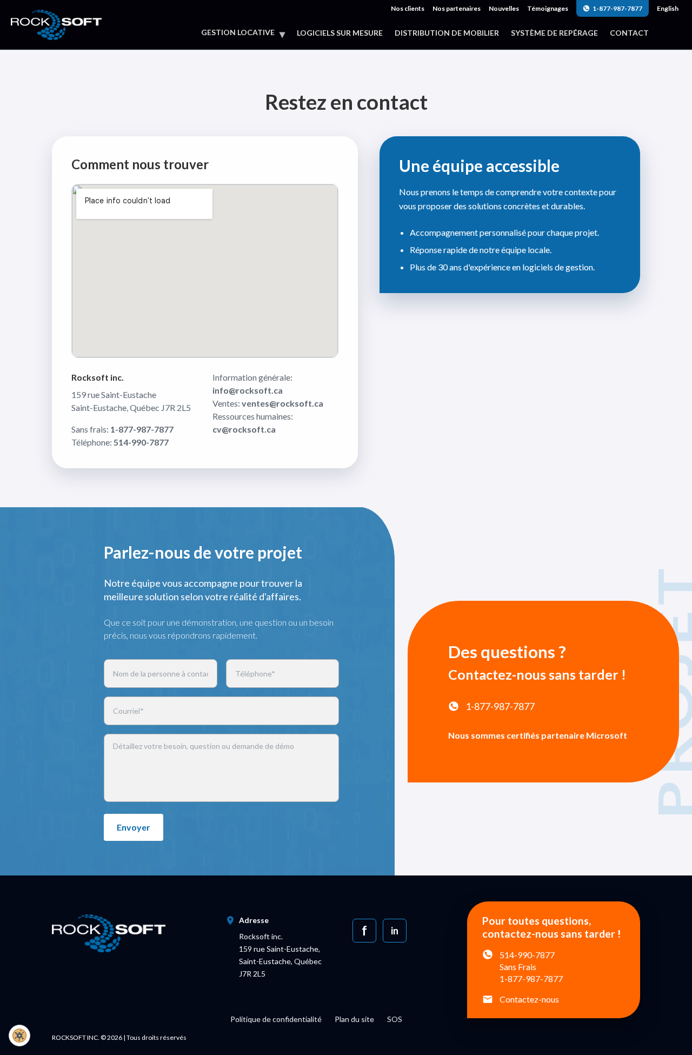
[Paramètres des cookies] (19, 1035)
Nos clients (407, 8)
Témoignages (547, 8)
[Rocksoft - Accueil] (56, 23)
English (667, 8)
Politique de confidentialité (276, 1019)
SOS (394, 1019)
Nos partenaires (456, 8)
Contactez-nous (529, 999)
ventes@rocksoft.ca (282, 403)
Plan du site (354, 1019)
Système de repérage (554, 33)
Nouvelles (504, 8)
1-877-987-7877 (617, 8)
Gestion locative (243, 33)
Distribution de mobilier (447, 33)
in (394, 931)
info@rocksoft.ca (247, 390)
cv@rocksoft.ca (244, 429)
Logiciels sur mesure (340, 33)
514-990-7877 (141, 442)
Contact (629, 33)
